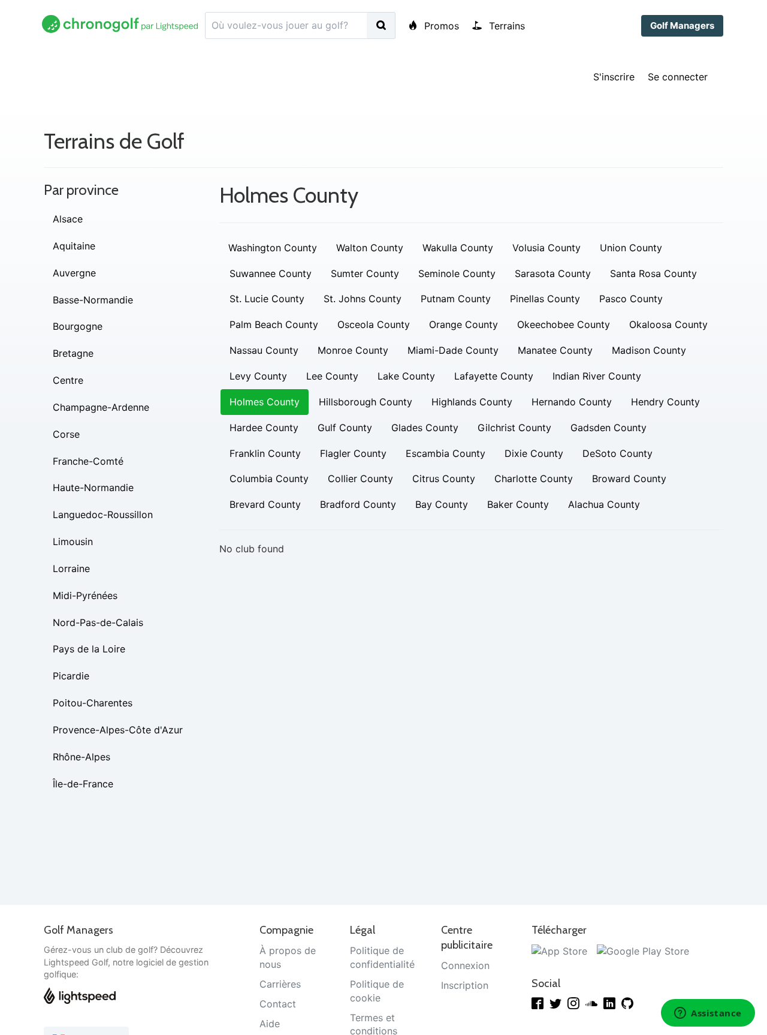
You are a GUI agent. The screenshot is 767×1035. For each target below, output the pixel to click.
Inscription (464, 985)
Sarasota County (553, 273)
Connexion (465, 965)
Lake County (406, 376)
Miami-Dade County (453, 350)
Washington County (272, 248)
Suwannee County (271, 273)
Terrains (505, 26)
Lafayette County (493, 376)
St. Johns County (362, 299)
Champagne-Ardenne (101, 407)
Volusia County (546, 248)
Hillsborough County (365, 402)
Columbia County (269, 479)
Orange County (463, 324)
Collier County (360, 479)
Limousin (73, 541)
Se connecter (678, 77)
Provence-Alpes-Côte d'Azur (118, 730)
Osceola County (373, 324)
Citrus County (443, 479)
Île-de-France (83, 784)
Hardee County (264, 428)
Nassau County (264, 350)
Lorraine (71, 568)
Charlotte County (533, 479)
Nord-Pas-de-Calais (98, 622)
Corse (66, 434)
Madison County (649, 350)
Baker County (518, 504)
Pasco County (631, 299)
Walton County (369, 248)
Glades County (424, 428)
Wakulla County (457, 248)
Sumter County (365, 273)
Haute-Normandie (93, 488)
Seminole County (457, 273)
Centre (68, 380)
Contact (277, 1004)
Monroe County (353, 350)
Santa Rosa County (653, 273)
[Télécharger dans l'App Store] (559, 950)
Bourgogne (77, 326)
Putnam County (456, 299)
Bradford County (358, 504)
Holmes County (265, 402)
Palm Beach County (274, 324)
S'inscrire (614, 77)
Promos (440, 26)
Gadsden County (608, 428)
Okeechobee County (563, 324)
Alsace (68, 219)
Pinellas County (545, 299)
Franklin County (265, 453)
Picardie (71, 676)
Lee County (332, 376)
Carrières (280, 984)
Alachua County (604, 504)
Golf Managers (682, 25)
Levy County (258, 376)
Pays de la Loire (89, 649)
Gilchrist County (514, 428)
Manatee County (555, 350)
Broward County (629, 479)
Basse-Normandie (93, 300)
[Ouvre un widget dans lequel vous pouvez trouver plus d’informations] (708, 1014)
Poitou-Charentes (92, 703)
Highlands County (471, 402)
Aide (269, 1024)
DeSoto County (617, 453)
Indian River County (596, 376)
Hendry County (665, 402)
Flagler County (353, 453)
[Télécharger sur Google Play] (643, 950)
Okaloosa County (668, 324)
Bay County (441, 504)
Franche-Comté (88, 461)
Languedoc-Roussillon (103, 514)
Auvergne (74, 273)
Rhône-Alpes (81, 757)
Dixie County (534, 453)
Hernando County (572, 402)
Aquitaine (74, 246)
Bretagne (73, 353)
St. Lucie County (267, 299)
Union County (631, 248)
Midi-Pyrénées (85, 595)
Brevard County (265, 504)
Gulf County (345, 428)
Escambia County (445, 453)
